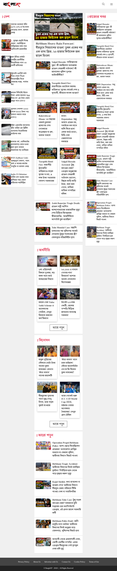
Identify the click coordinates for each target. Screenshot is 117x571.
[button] (103, 4)
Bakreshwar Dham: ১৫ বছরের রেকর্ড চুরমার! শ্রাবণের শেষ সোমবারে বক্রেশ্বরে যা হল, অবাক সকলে (47, 125)
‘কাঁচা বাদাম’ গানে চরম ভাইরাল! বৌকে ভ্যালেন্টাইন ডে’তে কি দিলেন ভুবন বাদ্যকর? (69, 366)
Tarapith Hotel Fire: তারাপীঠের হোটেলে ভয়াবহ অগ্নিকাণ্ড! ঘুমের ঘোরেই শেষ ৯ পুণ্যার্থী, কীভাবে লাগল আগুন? (65, 88)
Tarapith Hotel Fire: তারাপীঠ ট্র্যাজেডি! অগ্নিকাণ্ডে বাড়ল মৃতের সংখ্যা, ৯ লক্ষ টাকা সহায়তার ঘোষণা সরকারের (47, 171)
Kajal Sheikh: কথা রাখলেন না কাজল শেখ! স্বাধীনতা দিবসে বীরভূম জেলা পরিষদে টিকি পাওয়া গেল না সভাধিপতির (66, 486)
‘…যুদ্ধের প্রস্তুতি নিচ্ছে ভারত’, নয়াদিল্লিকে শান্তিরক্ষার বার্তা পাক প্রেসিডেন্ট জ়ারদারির (19, 45)
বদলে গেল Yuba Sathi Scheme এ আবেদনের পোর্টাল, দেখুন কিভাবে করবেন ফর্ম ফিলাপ (46, 310)
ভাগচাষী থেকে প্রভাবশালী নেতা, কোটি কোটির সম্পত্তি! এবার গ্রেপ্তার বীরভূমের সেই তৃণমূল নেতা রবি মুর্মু (66, 544)
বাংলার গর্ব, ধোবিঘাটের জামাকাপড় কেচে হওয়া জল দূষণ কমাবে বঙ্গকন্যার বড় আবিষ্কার (20, 146)
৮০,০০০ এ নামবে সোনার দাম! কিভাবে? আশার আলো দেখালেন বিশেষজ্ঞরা (69, 276)
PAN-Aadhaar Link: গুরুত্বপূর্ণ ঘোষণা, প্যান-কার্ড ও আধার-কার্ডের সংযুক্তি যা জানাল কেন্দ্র (20, 162)
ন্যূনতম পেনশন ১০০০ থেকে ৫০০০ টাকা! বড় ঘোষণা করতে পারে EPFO (20, 113)
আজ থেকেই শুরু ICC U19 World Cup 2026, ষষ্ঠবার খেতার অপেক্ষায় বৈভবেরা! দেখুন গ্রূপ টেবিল (69, 405)
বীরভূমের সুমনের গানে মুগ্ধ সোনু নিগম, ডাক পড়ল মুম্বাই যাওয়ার (46, 400)
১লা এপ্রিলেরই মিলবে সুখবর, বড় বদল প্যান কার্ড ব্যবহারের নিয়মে (47, 274)
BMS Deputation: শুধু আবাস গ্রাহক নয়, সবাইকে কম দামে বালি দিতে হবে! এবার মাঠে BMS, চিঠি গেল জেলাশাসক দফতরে (69, 128)
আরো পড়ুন (58, 327)
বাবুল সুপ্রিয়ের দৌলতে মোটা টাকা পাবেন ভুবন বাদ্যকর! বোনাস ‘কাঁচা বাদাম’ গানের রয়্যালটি (47, 367)
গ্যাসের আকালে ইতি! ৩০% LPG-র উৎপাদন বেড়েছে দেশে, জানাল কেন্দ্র (20, 28)
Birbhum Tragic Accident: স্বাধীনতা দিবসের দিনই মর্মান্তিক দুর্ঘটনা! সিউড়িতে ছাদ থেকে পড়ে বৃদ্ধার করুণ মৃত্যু (66, 468)
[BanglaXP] (12, 4)
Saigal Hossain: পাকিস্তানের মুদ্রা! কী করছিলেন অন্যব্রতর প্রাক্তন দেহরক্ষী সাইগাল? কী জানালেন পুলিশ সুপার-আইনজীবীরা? (64, 68)
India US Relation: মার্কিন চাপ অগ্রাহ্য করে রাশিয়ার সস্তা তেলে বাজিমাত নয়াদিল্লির (20, 178)
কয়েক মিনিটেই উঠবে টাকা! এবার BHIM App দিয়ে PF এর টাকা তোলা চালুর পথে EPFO (20, 97)
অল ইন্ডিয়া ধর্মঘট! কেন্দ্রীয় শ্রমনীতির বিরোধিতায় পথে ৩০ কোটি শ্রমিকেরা (19, 61)
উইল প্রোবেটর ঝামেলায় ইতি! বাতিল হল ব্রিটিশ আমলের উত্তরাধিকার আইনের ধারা (20, 129)
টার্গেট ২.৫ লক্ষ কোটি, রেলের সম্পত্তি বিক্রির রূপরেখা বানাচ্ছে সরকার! (68, 309)
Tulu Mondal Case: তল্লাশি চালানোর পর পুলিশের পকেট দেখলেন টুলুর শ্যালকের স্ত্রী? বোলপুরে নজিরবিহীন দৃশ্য (64, 232)
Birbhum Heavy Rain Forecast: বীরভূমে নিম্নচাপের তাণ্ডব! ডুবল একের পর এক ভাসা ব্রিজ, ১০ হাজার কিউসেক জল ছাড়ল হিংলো (59, 49)
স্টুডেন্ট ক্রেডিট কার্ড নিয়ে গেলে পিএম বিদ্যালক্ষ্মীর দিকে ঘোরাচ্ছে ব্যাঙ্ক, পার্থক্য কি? (19, 79)
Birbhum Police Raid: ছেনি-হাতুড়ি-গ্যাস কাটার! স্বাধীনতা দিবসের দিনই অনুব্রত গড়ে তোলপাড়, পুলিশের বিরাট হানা (65, 526)
